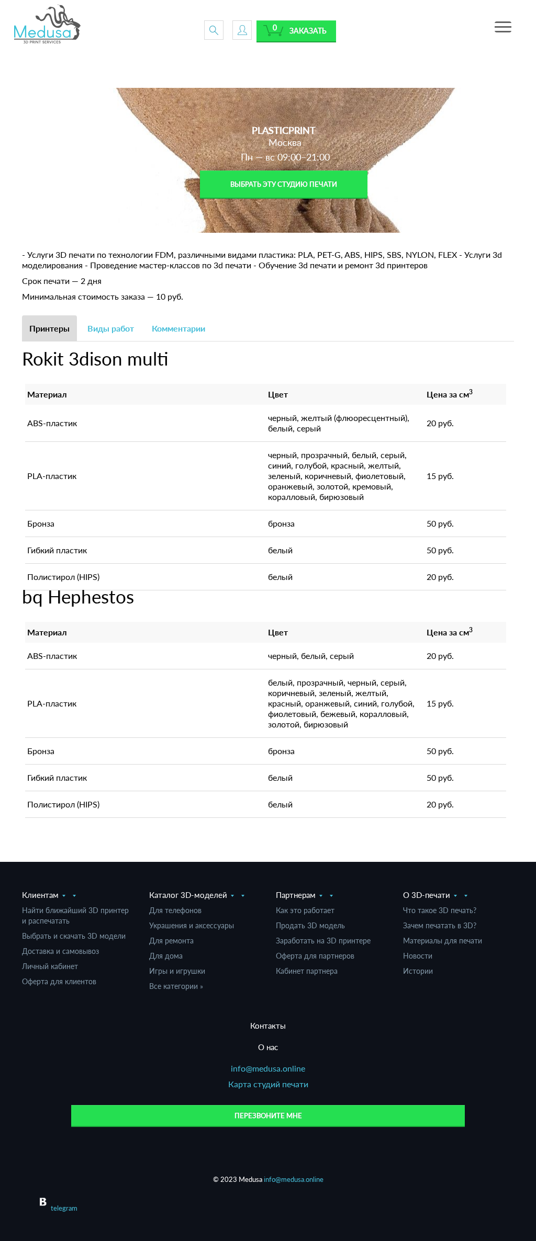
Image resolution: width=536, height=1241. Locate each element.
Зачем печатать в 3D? (439, 925)
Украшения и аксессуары (191, 925)
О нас (268, 1047)
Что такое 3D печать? (439, 910)
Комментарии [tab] (178, 328)
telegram (64, 1208)
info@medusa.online (268, 1068)
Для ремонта (171, 940)
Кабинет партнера (307, 970)
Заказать (308, 30)
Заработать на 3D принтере (323, 940)
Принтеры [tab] (49, 328)
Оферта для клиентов (59, 981)
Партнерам (296, 895)
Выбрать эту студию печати (283, 184)
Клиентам (40, 895)
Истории (418, 970)
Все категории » (176, 986)
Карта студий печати (268, 1084)
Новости (417, 955)
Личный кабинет (50, 966)
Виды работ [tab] (110, 328)
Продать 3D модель (310, 925)
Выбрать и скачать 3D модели (74, 935)
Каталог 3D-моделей (188, 895)
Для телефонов (175, 910)
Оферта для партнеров (315, 955)
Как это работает (305, 910)
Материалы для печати (442, 940)
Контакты (268, 1025)
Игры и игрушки (177, 970)
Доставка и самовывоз (60, 951)
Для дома (166, 955)
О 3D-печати (426, 895)
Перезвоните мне (268, 1115)
